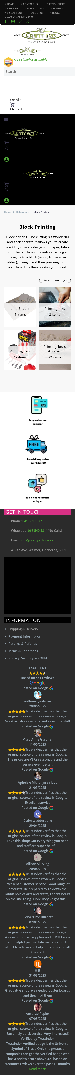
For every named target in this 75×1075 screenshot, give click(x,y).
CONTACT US (30, 4)
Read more (37, 1069)
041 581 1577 (32, 521)
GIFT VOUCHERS (56, 4)
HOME (10, 4)
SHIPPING (12, 8)
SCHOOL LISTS (35, 8)
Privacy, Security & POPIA (27, 658)
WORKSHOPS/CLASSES (20, 17)
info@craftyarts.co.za (37, 540)
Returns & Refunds (22, 643)
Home (7, 212)
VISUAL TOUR (15, 13)
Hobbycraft (22, 212)
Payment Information (24, 636)
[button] (6, 148)
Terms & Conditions (23, 651)
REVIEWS (58, 8)
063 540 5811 (38, 530)
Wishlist (16, 100)
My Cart (16, 109)
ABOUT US (37, 13)
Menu (12, 90)
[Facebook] (5, 21)
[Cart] (12, 104)
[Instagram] (13, 21)
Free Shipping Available (30, 59)
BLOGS (56, 13)
